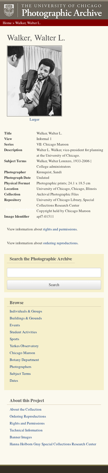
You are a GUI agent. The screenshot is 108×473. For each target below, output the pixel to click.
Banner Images (21, 436)
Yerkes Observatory (24, 345)
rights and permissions (60, 229)
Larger (34, 119)
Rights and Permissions (27, 423)
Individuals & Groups (26, 311)
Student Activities (23, 331)
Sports (14, 338)
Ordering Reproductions (28, 416)
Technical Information (26, 430)
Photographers (20, 366)
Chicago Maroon (22, 352)
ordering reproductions (60, 242)
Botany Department (24, 359)
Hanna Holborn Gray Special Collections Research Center (53, 443)
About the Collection (26, 409)
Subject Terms (20, 373)
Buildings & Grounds (26, 318)
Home (7, 22)
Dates (14, 380)
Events (15, 324)
